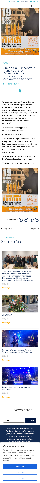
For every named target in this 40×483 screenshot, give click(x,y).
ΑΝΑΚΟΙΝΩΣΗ (7, 315)
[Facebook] (31, 1)
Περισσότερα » (6, 288)
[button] (36, 6)
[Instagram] (37, 1)
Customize (20, 472)
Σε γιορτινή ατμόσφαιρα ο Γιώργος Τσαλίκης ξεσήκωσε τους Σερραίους (17, 351)
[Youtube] (34, 1)
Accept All (20, 466)
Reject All (20, 478)
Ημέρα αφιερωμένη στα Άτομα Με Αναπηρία (16, 388)
